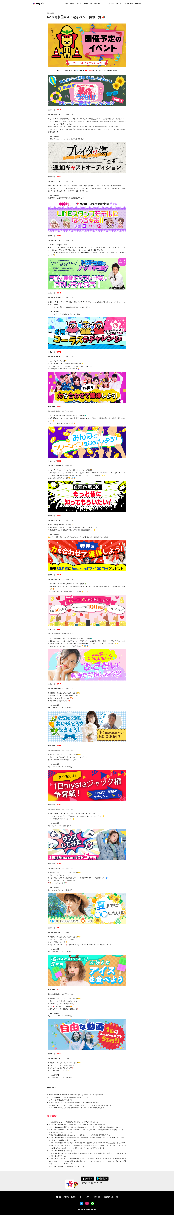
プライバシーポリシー (85, 1197)
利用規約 (73, 1197)
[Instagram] (87, 1203)
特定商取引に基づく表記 (111, 1197)
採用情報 (66, 1197)
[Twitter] (81, 1203)
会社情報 (58, 1197)
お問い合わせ (98, 1197)
